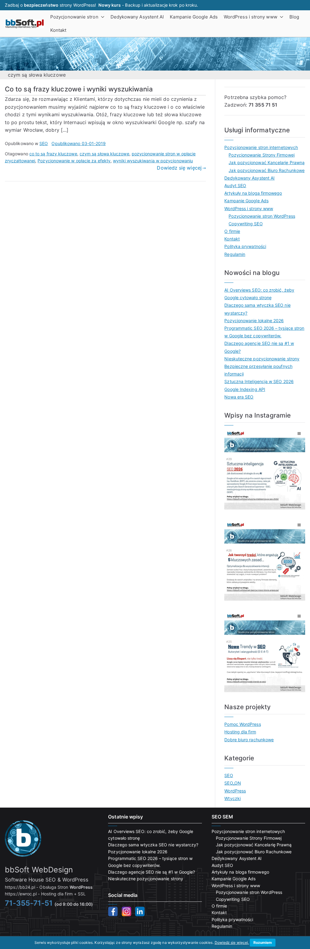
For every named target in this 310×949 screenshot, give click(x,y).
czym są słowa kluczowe (104, 153)
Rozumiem (262, 942)
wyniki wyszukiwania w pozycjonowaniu (153, 160)
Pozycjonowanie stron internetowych (261, 147)
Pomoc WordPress (242, 724)
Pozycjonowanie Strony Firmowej (261, 154)
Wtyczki (232, 798)
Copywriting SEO (245, 223)
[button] (101, 17)
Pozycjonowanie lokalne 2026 (254, 320)
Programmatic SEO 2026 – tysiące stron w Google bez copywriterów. (264, 332)
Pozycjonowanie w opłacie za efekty (74, 160)
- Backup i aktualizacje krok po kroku (147, 5)
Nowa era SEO (238, 396)
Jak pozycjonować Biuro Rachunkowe (267, 170)
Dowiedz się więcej (179, 168)
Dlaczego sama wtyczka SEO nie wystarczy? (257, 309)
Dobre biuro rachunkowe (249, 739)
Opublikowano (78, 143)
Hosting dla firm (240, 731)
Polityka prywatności (245, 246)
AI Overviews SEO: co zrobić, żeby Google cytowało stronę (259, 293)
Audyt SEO (235, 185)
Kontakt (58, 30)
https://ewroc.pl (21, 893)
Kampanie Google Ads (194, 17)
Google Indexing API (244, 389)
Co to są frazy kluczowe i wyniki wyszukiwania (79, 89)
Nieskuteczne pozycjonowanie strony (261, 358)
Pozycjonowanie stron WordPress (262, 216)
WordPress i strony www (250, 17)
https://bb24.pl (20, 887)
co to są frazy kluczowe (53, 153)
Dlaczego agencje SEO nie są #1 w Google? (259, 347)
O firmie (232, 231)
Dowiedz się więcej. (232, 942)
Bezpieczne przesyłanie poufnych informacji (258, 370)
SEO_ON (232, 782)
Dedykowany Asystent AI (137, 17)
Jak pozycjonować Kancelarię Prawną (267, 162)
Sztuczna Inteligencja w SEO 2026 (259, 381)
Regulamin (234, 254)
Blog (294, 17)
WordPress (235, 790)
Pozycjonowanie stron (74, 17)
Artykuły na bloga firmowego (253, 193)
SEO (43, 143)
